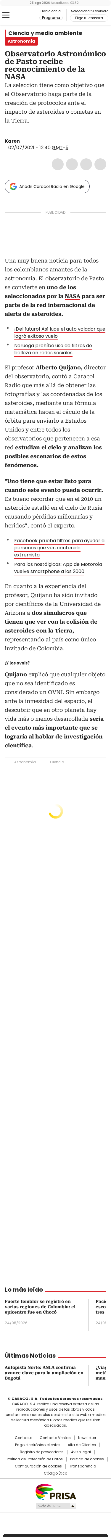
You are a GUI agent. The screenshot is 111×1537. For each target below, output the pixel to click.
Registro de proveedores (42, 1452)
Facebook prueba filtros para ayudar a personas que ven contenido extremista (59, 547)
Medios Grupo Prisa (56, 1505)
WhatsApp (100, 164)
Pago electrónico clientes (37, 1445)
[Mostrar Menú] (6, 15)
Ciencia (57, 762)
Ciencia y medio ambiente (45, 33)
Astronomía (25, 762)
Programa (51, 18)
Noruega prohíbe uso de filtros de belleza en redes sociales (53, 349)
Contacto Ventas (55, 1437)
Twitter (72, 164)
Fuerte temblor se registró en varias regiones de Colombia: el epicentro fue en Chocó (40, 1306)
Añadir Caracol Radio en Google (52, 186)
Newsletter (87, 1437)
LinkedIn (86, 164)
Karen (12, 141)
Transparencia (82, 1466)
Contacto (23, 1437)
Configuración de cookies (38, 1466)
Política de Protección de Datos (35, 1459)
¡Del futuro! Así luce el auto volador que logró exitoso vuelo (59, 332)
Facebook (58, 164)
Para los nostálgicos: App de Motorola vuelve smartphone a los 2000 (58, 568)
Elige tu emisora (89, 18)
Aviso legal (81, 1452)
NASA (72, 296)
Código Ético (55, 1473)
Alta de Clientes (82, 1445)
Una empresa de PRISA (55, 1491)
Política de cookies (87, 1459)
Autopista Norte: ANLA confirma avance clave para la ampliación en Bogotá (44, 1372)
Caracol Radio (29, 15)
